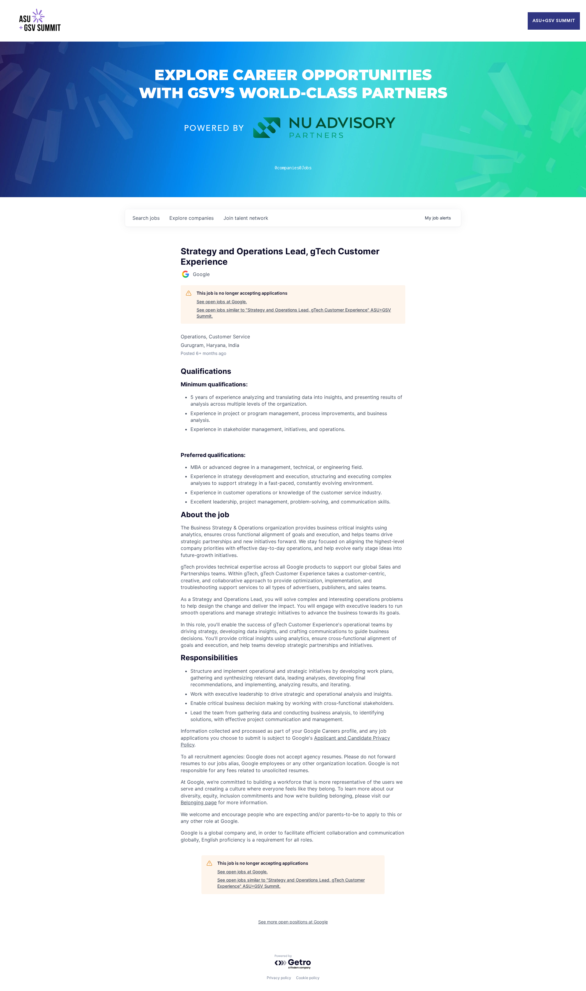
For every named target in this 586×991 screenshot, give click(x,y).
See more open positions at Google (293, 921)
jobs (146, 218)
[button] (293, 514)
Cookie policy (308, 977)
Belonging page (199, 802)
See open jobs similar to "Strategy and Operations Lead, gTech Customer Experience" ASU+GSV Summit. (294, 313)
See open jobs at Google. (222, 301)
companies (191, 218)
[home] (39, 20)
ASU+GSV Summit (554, 21)
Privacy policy (279, 977)
